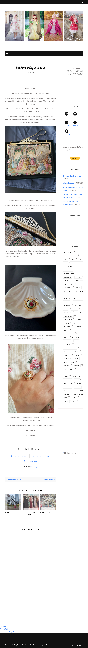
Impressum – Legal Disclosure (10, 632)
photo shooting (68, 369)
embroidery (78, 305)
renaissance (79, 372)
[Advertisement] (75, 423)
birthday (78, 277)
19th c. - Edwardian (77, 263)
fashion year (68, 312)
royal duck (67, 380)
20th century (68, 270)
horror (80, 333)
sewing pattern (68, 383)
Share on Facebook (21, 456)
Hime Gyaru (78, 326)
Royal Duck (66, 134)
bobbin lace (67, 280)
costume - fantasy (69, 294)
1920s (65, 259)
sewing (77, 380)
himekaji (66, 330)
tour (73, 390)
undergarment (78, 394)
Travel (81, 390)
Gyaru (75, 323)
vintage (66, 401)
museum (66, 358)
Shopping (33, 467)
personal (76, 365)
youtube (66, 117)
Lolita (76, 341)
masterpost (67, 355)
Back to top (77, 645)
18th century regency (70, 255)
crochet (66, 302)
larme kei (67, 341)
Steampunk (67, 387)
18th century (68, 252)
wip (74, 401)
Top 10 (65, 390)
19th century (68, 266)
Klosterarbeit (76, 337)
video (65, 397)
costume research (69, 298)
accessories (67, 277)
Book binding (80, 280)
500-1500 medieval (69, 273)
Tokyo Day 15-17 (46, 512)
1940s (80, 259)
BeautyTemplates (23, 645)
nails (65, 362)
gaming (79, 319)
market (77, 351)
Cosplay (78, 287)
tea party (77, 387)
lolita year (67, 351)
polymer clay (68, 372)
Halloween (67, 326)
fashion (74, 309)
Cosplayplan (79, 291)
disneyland (67, 305)
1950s (65, 263)
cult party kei (78, 302)
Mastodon (75, 125)
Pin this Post (32, 461)
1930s (72, 259)
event (65, 309)
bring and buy (68, 284)
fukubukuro (68, 319)
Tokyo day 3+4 (10, 512)
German (66, 323)
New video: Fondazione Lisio (72, 176)
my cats (76, 358)
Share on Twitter (42, 456)
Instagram (75, 117)
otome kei (67, 365)
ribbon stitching (78, 376)
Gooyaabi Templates (46, 645)
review (66, 376)
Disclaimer (3, 626)
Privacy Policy (4, 629)
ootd (72, 362)
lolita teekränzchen (70, 348)
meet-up (77, 355)
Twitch (67, 125)
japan (65, 337)
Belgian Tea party (68, 183)
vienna (74, 397)
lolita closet (67, 344)
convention (67, 287)
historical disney (69, 333)
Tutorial (66, 394)
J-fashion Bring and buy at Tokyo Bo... (30, 514)
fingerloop (79, 312)
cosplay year (67, 291)
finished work (68, 316)
